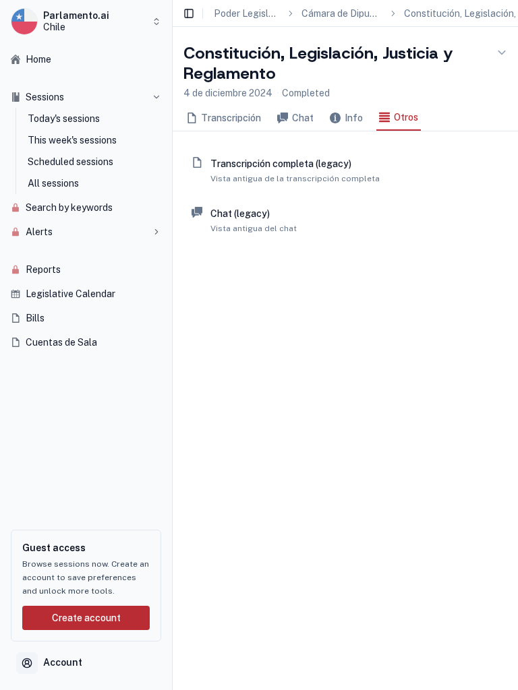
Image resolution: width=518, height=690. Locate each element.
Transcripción (231, 118)
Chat (303, 118)
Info (354, 118)
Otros (406, 117)
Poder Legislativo (246, 13)
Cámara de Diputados (340, 13)
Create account (86, 618)
